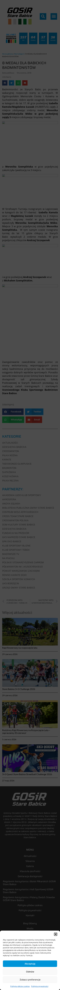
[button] (55, 934)
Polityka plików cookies (20, 986)
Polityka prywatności (39, 986)
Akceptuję (30, 963)
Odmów (30, 971)
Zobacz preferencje (30, 979)
